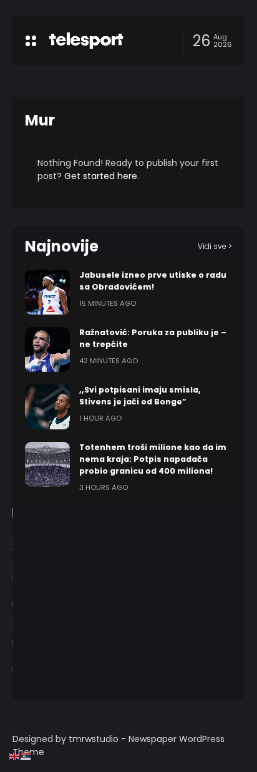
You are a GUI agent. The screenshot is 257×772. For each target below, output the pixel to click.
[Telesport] (86, 40)
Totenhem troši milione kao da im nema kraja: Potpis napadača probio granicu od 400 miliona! (152, 459)
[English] (15, 756)
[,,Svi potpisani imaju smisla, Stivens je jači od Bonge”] (47, 406)
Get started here (100, 176)
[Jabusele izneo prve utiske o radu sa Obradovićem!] (47, 292)
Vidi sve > (215, 246)
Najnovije (62, 246)
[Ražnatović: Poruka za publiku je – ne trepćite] (47, 349)
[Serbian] (26, 756)
